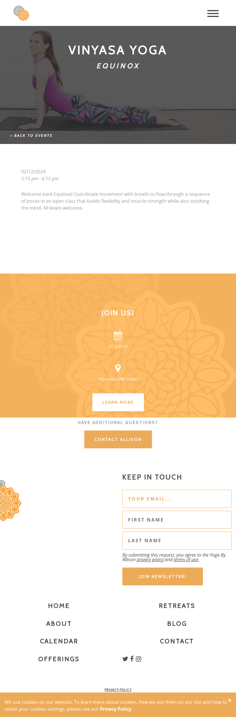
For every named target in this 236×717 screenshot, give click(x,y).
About (59, 623)
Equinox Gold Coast (118, 379)
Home (59, 606)
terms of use (186, 559)
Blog (177, 623)
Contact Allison (118, 439)
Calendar (59, 641)
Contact (177, 641)
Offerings (59, 659)
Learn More (118, 402)
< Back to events (31, 135)
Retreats (177, 606)
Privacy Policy (118, 689)
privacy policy (151, 559)
